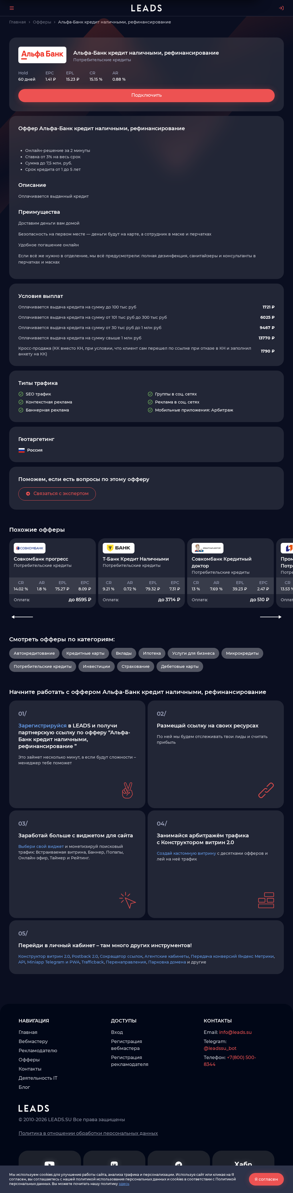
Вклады (124, 653)
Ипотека (152, 653)
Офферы (29, 1060)
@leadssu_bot (220, 1048)
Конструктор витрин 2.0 (44, 956)
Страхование (136, 666)
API (21, 962)
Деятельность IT (38, 1078)
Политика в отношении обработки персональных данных (88, 1133)
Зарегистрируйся (42, 726)
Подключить (146, 95)
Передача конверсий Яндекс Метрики (232, 956)
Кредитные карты (85, 653)
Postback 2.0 (85, 956)
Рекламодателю (38, 1050)
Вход (117, 1032)
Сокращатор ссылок (121, 956)
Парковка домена (167, 962)
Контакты (30, 1069)
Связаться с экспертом (61, 493)
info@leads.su (235, 1032)
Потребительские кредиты (43, 666)
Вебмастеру (33, 1041)
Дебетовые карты (180, 666)
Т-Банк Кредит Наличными (136, 559)
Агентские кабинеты (166, 956)
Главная (28, 1032)
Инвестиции (96, 666)
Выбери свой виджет (41, 846)
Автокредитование (34, 653)
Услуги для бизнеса (193, 653)
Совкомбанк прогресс (41, 559)
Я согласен (266, 1179)
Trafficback (93, 962)
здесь (124, 1184)
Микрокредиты (242, 653)
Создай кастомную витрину (186, 853)
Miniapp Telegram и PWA (53, 962)
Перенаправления (126, 962)
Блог (24, 1087)
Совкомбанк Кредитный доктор (222, 562)
